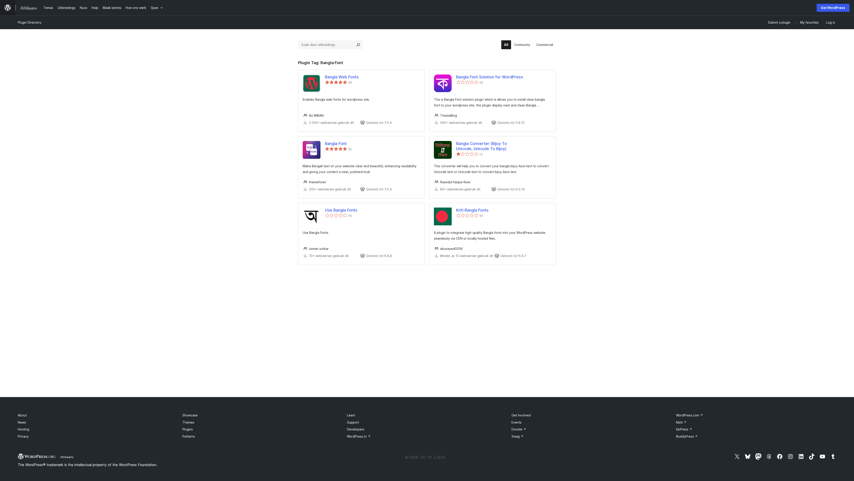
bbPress (684, 429)
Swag (518, 436)
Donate (519, 429)
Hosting (23, 429)
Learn (351, 415)
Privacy (23, 436)
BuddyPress (687, 436)
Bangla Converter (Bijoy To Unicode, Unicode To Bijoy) (481, 146)
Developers (355, 429)
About (22, 415)
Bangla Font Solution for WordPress (489, 77)
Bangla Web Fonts (342, 77)
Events (517, 422)
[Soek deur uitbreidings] (358, 44)
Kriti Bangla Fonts (472, 210)
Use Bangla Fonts (341, 210)
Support (353, 422)
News (22, 422)
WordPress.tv (359, 436)
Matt (681, 422)
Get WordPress (833, 8)
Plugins (187, 429)
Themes (188, 422)
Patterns (188, 436)
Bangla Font (336, 143)
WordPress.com (689, 415)
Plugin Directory (29, 22)
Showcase (190, 415)
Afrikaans (67, 457)
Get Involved (521, 415)
